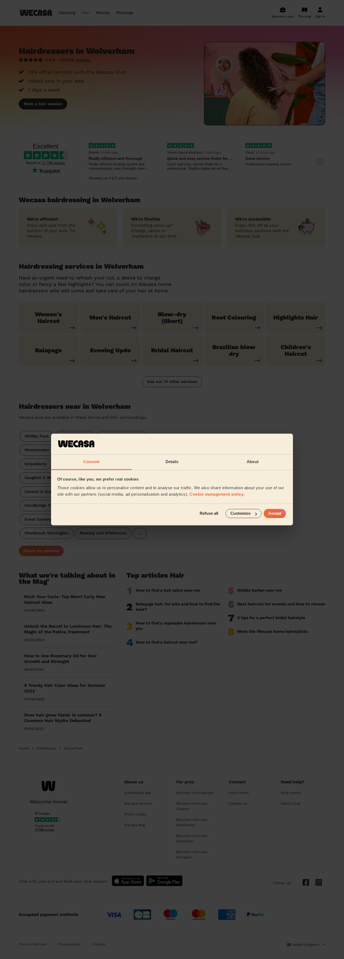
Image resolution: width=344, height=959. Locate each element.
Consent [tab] (91, 461)
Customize (240, 513)
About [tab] (253, 461)
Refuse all (209, 513)
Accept (274, 513)
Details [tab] (172, 461)
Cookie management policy (216, 494)
